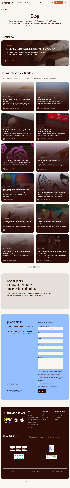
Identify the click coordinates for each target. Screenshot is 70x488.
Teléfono (40, 344)
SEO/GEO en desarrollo (33, 419)
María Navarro (9, 199)
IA (22, 78)
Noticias (27, 78)
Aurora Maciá (9, 169)
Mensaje (40, 357)
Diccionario (44, 415)
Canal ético (56, 474)
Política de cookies (35, 471)
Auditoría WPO (31, 421)
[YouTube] (7, 436)
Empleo (56, 419)
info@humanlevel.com (12, 384)
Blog (43, 414)
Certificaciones (58, 417)
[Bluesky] (10, 436)
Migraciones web (32, 422)
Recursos (35, 3)
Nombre (40, 332)
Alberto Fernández (11, 138)
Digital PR (17, 78)
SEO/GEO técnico (32, 415)
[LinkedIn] (4, 436)
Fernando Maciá (45, 199)
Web (39, 351)
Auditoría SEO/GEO (32, 414)
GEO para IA (31, 426)
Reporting (45, 78)
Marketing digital (36, 78)
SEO (29, 412)
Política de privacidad (57, 471)
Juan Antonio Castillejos (48, 108)
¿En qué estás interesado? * (44, 326)
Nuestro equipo (58, 414)
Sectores (27, 3)
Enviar (41, 391)
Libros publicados (59, 415)
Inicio (2, 9)
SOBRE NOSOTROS (60, 412)
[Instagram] (14, 436)
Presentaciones (45, 417)
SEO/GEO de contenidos (33, 417)
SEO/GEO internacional (33, 424)
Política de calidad (13, 474)
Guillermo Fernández (12, 108)
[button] (23, 3)
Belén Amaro (11, 60)
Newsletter (44, 419)
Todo (3, 78)
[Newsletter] (17, 436)
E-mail (39, 338)
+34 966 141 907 (11, 383)
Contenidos (53, 78)
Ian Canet (43, 230)
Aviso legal (13, 471)
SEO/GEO (19, 3)
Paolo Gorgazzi (10, 230)
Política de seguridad (35, 474)
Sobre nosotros (44, 3)
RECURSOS (45, 412)
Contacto (58, 3)
